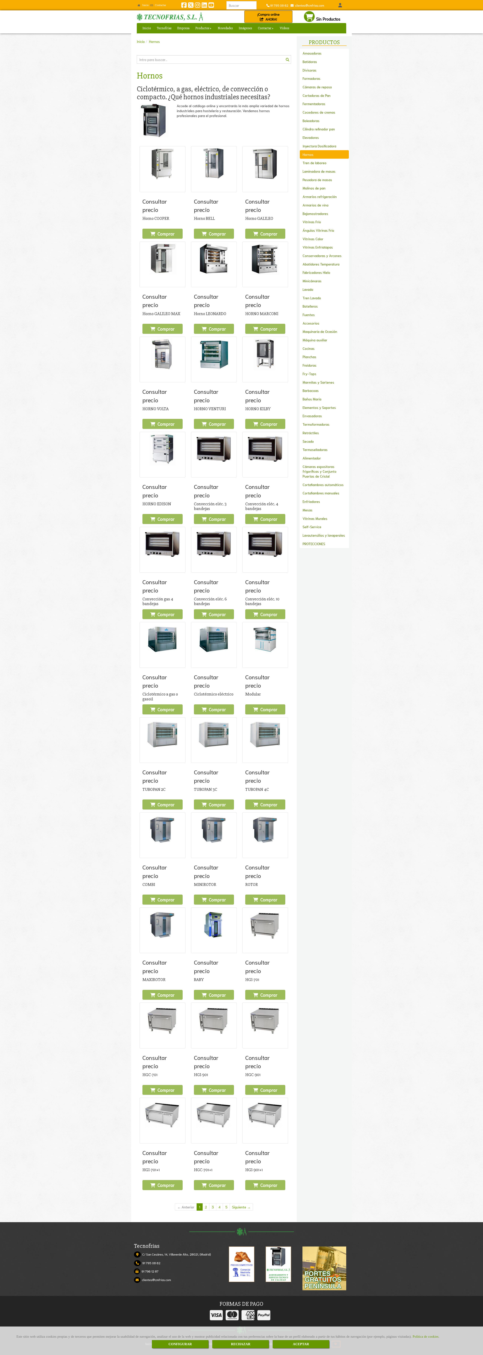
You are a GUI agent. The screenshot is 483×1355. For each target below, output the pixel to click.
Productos (202, 28)
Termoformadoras (316, 424)
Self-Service (312, 526)
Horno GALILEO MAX (161, 313)
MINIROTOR (205, 884)
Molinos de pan (314, 188)
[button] (340, 5)
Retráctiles (311, 432)
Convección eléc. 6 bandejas (210, 601)
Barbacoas (311, 390)
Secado (308, 441)
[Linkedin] (204, 6)
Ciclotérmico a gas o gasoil (160, 697)
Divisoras (309, 70)
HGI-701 (252, 979)
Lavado (308, 289)
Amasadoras (312, 53)
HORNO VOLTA (155, 409)
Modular (253, 694)
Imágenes (245, 28)
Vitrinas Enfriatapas (318, 247)
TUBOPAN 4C (257, 789)
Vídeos (284, 28)
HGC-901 (253, 1074)
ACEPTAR (301, 1344)
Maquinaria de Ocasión (320, 331)
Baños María (312, 399)
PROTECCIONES (314, 543)
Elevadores (311, 137)
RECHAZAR (240, 1344)
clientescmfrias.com (309, 5)
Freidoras (309, 365)
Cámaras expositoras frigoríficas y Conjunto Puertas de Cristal (319, 471)
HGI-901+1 (254, 1170)
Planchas (309, 356)
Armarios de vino (315, 205)
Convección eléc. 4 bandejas (261, 506)
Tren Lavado (312, 297)
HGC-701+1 (203, 1170)
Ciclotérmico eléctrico (213, 694)
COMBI (148, 884)
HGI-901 (201, 1074)
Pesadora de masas (317, 179)
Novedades (225, 28)
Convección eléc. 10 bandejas (262, 601)
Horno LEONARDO (210, 313)
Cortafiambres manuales (321, 493)
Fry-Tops (309, 373)
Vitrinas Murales (315, 518)
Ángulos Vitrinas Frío (318, 230)
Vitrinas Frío (312, 221)
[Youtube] (211, 6)
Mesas (307, 510)
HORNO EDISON (156, 504)
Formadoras (311, 78)
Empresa (183, 28)
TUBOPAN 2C (153, 789)
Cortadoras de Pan (317, 95)
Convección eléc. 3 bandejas (210, 506)
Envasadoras (312, 415)
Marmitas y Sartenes (318, 382)
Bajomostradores (315, 213)
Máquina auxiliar (315, 340)
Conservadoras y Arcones (322, 255)
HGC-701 (150, 1074)
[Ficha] (162, 169)
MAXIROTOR (153, 979)
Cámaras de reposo (317, 87)
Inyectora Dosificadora (319, 146)
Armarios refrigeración (320, 196)
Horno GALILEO (259, 218)
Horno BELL (204, 218)
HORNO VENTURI (210, 409)
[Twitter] (190, 6)
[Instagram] (197, 6)
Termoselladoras (315, 449)
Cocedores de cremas (319, 112)
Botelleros (310, 306)
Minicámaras (312, 281)
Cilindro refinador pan (319, 129)
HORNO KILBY (258, 409)
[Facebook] (184, 6)
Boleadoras (311, 120)
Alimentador (312, 458)
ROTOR (251, 884)
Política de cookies (425, 1336)
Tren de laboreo (314, 162)
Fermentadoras (314, 103)
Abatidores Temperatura (321, 264)
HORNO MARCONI (261, 313)
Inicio (145, 5)
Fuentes (309, 314)
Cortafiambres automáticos (323, 484)
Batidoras (310, 61)
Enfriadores (311, 501)
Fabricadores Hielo (316, 272)
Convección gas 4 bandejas (157, 601)
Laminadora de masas (319, 171)
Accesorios (311, 323)
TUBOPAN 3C (205, 789)
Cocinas (309, 348)
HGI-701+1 (151, 1170)
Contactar (160, 5)
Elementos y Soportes (319, 407)
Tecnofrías (164, 28)
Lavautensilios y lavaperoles (324, 535)
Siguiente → (241, 1207)
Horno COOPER (155, 218)
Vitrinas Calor (313, 238)
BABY (199, 979)
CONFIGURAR (180, 1344)
